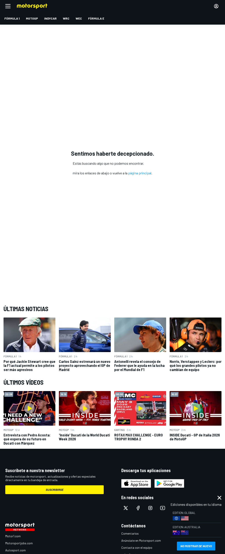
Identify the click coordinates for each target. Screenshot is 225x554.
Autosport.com (15, 550)
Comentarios (130, 533)
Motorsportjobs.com (19, 543)
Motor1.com (13, 536)
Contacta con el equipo (136, 547)
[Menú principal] (7, 6)
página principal (139, 173)
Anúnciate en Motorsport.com (141, 540)
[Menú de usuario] (216, 6)
